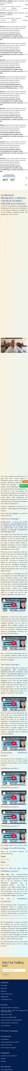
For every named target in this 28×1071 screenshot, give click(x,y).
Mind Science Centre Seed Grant (9, 1023)
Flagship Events (5, 996)
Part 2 (8, 859)
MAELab (3, 1058)
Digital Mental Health (6, 1014)
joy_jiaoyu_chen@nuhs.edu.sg (17, 915)
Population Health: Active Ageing (9, 1007)
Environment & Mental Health (8, 1017)
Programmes (5, 1053)
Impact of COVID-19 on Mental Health (11, 1020)
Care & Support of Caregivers (8, 1047)
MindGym (3, 1061)
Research (4, 1005)
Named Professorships (6, 994)
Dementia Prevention (6, 1045)
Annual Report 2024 (6, 999)
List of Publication (5, 1025)
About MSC (5, 983)
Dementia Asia (6, 1036)
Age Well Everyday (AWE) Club (9, 1056)
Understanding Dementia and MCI (10, 1042)
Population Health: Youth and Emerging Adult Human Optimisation (14, 1011)
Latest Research (5, 1039)
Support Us (4, 991)
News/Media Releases (6, 1069)
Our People (4, 985)
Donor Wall (4, 988)
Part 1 (2, 859)
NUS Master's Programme (9, 1031)
